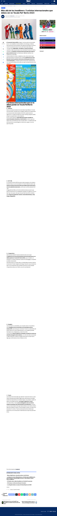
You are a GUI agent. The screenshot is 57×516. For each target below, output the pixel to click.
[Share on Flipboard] (19, 494)
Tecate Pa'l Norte (16, 489)
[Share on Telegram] (3, 57)
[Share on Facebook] (3, 46)
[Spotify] (55, 511)
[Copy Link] (3, 59)
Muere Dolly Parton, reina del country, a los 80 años (18, 475)
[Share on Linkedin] (3, 54)
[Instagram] (47, 43)
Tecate (11, 489)
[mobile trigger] (2, 1)
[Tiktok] (47, 48)
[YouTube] (50, 511)
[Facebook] (47, 38)
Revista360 (12, 15)
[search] (52, 1)
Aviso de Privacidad (38, 514)
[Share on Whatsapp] (3, 51)
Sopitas (17, 469)
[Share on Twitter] (3, 49)
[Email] (30, 494)
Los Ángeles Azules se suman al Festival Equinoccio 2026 (19, 484)
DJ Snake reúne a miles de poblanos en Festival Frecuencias (19, 481)
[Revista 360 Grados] (28, 1)
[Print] (3, 62)
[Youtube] (47, 45)
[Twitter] (47, 40)
